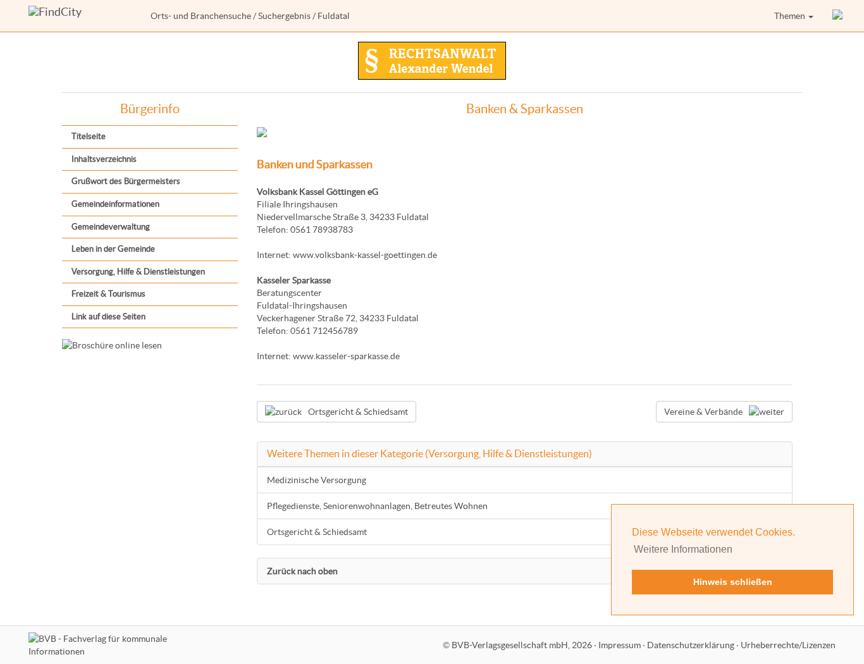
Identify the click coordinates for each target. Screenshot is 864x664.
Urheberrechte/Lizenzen (788, 645)
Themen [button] (790, 16)
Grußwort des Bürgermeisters (125, 181)
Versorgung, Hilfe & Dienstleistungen (138, 271)
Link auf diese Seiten (108, 316)
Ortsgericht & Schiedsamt (317, 532)
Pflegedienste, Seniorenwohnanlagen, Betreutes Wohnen (377, 506)
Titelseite (88, 136)
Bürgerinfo (150, 109)
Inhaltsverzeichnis (104, 159)
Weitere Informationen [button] (683, 549)
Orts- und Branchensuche (201, 16)
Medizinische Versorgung (316, 480)
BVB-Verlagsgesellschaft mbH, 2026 (522, 645)
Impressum (619, 645)
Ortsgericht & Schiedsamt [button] (358, 412)
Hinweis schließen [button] (732, 582)
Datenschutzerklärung (690, 645)
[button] (839, 16)
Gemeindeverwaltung (110, 226)
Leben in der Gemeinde (113, 249)
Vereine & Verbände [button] (703, 412)
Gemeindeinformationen (115, 204)
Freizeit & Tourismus (108, 293)
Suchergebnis (284, 16)
